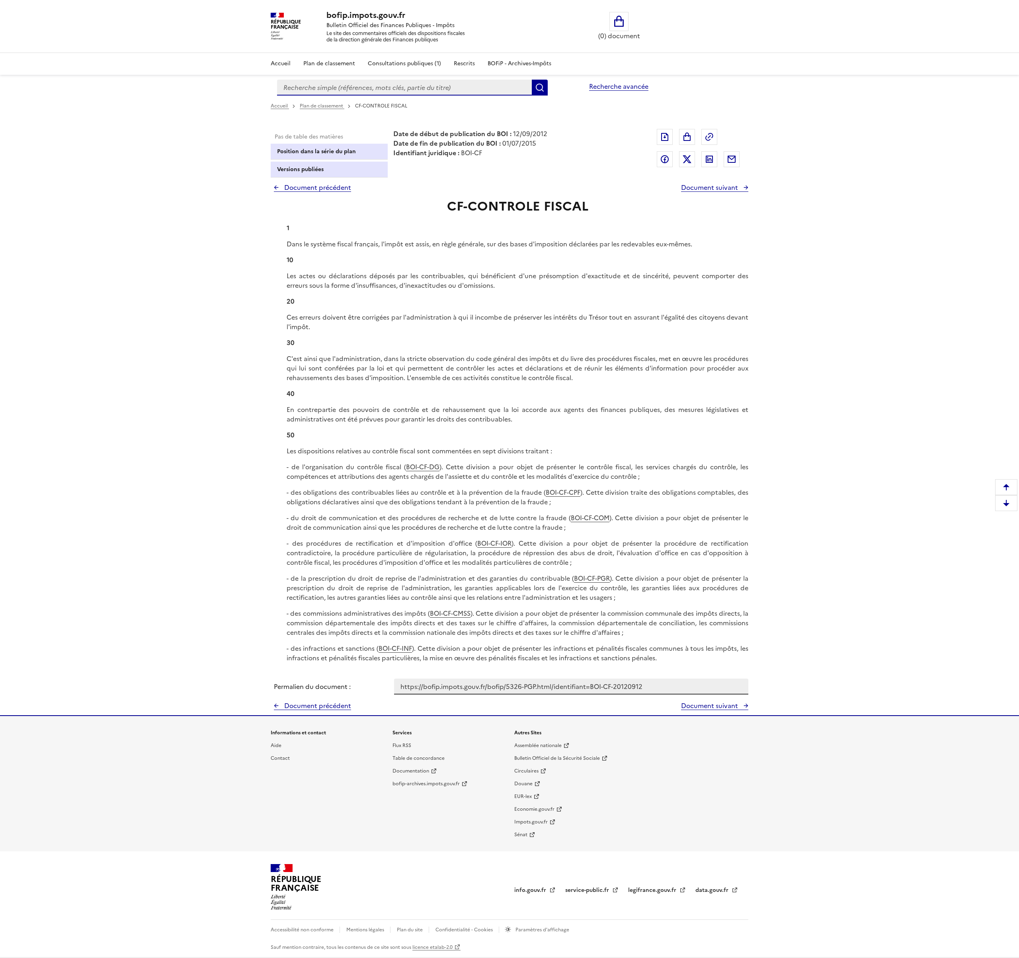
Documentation (410, 771)
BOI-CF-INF (395, 648)
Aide (276, 745)
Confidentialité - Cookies (464, 929)
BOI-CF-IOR (494, 543)
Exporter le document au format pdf (665, 137)
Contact (280, 758)
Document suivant (710, 187)
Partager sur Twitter (687, 159)
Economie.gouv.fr (534, 809)
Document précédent (317, 187)
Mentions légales (365, 929)
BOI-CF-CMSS (450, 613)
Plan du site (410, 929)
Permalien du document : (312, 686)
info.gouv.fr (531, 890)
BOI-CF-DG (422, 467)
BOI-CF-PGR (592, 578)
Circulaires (526, 771)
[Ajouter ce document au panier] (687, 137)
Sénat (520, 834)
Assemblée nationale (538, 745)
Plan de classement (329, 63)
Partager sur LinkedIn (709, 159)
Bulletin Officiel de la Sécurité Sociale (557, 758)
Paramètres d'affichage (541, 929)
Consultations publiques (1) (404, 63)
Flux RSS (401, 745)
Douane (523, 783)
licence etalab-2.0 (432, 947)
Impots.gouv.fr (531, 821)
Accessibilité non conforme (303, 929)
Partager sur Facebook (665, 159)
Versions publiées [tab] (300, 169)
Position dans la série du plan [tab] (316, 151)
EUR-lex (523, 796)
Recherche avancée (618, 86)
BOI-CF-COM (590, 518)
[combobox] (404, 88)
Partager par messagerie (732, 159)
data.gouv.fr (712, 890)
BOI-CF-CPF (563, 492)
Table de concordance (418, 758)
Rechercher (540, 88)
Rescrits (464, 63)
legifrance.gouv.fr (653, 890)
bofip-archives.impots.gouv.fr (426, 783)
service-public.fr (588, 890)
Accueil (281, 63)
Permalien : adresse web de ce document (709, 137)
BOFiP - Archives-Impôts (519, 63)
